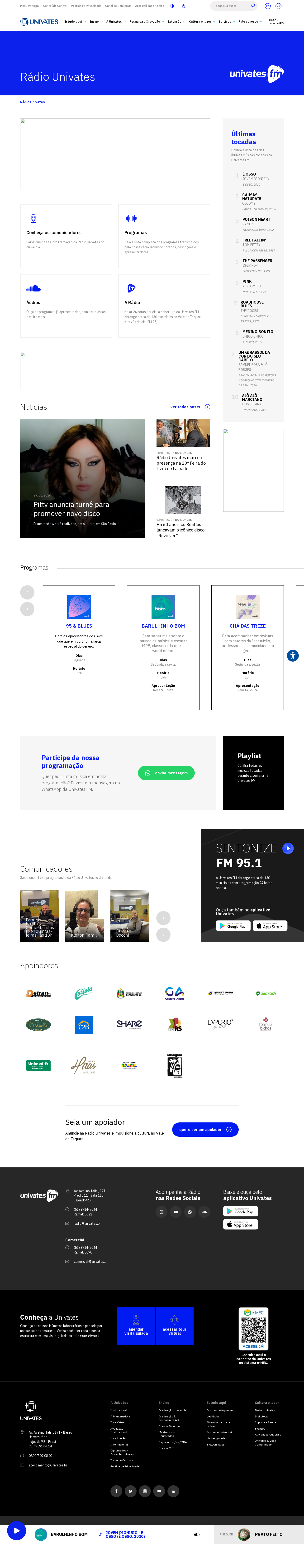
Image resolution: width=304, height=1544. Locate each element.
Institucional (118, 1410)
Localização (118, 1438)
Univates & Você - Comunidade (266, 1442)
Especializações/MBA (173, 1442)
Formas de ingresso (220, 1410)
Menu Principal (29, 6)
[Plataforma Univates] (278, 6)
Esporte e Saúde (265, 1422)
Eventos (260, 1428)
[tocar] (196, 1534)
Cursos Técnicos (169, 1426)
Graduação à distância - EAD (169, 1418)
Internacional (119, 1444)
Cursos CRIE (167, 1448)
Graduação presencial (173, 1410)
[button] (28, 154)
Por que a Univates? (219, 1432)
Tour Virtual (117, 1422)
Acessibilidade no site (149, 6)
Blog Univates (216, 1444)
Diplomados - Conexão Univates (122, 1452)
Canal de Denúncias (118, 6)
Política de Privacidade (86, 6)
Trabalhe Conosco (122, 1460)
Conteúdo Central (55, 6)
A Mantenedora (120, 1416)
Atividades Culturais (268, 1434)
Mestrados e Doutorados (167, 1434)
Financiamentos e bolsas (218, 1424)
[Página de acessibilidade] (184, 6)
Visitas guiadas (217, 1438)
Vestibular (213, 1416)
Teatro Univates (265, 1410)
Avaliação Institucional (118, 1430)
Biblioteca (261, 1416)
